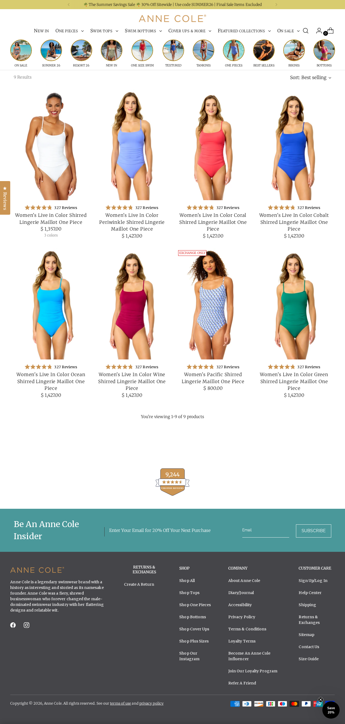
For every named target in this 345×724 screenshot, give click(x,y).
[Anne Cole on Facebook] (13, 626)
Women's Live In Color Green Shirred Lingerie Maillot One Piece (294, 381)
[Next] (276, 4)
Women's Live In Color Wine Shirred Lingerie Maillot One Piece (132, 381)
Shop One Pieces (195, 604)
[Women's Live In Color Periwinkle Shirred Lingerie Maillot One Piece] (132, 144)
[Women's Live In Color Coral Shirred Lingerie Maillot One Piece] (213, 144)
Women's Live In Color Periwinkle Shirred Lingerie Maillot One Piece (132, 222)
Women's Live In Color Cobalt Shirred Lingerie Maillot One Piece (294, 222)
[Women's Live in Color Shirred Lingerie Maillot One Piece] (51, 144)
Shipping (307, 604)
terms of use (120, 703)
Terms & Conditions (247, 629)
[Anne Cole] (172, 18)
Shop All (187, 580)
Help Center (310, 592)
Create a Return (139, 584)
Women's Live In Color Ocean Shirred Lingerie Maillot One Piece (50, 381)
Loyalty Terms (242, 641)
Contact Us (309, 646)
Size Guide (309, 658)
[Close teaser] (320, 699)
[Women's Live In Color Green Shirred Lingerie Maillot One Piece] (294, 303)
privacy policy (151, 703)
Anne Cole (53, 703)
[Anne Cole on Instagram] (27, 626)
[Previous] (69, 4)
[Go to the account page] (317, 30)
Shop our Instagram (189, 656)
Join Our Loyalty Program (252, 671)
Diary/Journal (241, 592)
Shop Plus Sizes (194, 641)
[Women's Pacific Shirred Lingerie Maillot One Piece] (213, 303)
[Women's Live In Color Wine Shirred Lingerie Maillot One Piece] (132, 303)
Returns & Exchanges (309, 619)
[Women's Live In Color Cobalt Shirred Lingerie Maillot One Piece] (294, 144)
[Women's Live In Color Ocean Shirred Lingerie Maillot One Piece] (51, 303)
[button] (331, 710)
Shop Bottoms (192, 616)
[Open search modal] (305, 30)
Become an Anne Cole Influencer (249, 656)
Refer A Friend (242, 683)
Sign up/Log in (313, 580)
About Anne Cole (244, 580)
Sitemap (306, 634)
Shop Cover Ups (194, 629)
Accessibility (240, 604)
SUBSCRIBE (314, 530)
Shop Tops (189, 592)
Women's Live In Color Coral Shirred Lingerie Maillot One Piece (213, 222)
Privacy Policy (241, 616)
